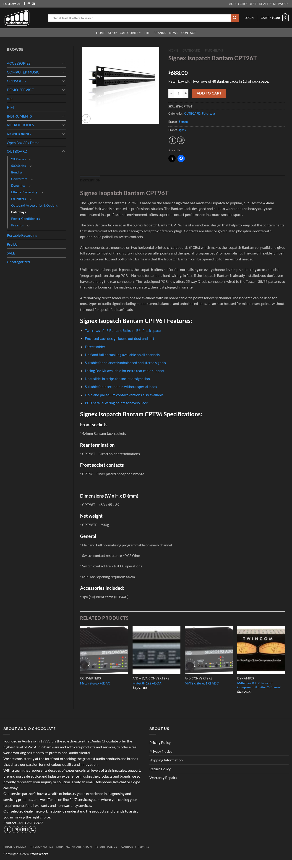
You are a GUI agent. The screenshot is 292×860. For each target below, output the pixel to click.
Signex (183, 121)
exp (10, 98)
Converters (19, 179)
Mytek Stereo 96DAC (95, 683)
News (173, 33)
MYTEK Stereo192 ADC (202, 683)
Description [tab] (90, 180)
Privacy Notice (160, 751)
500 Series (18, 166)
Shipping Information (166, 760)
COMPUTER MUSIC (23, 72)
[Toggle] (63, 63)
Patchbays (18, 212)
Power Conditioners (25, 218)
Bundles (17, 172)
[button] (249, 17)
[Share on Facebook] (172, 140)
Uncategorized (18, 262)
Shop (112, 33)
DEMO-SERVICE (20, 89)
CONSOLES (16, 81)
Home (100, 33)
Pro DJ (12, 244)
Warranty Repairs (163, 777)
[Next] (285, 664)
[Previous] (80, 664)
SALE (11, 253)
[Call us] (32, 829)
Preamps (17, 225)
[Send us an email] (33, 3)
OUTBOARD (17, 151)
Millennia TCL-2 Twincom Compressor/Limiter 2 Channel (259, 685)
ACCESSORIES (18, 63)
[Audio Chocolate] (22, 18)
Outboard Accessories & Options (34, 205)
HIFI (147, 33)
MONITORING (19, 133)
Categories (129, 33)
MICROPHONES (20, 125)
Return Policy (160, 769)
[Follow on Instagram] (29, 3)
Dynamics (18, 185)
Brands (160, 33)
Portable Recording (22, 235)
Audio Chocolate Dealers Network (259, 4)
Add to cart (209, 93)
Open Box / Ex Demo (23, 142)
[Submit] (235, 18)
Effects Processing (24, 192)
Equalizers (18, 199)
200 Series (18, 159)
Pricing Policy (160, 742)
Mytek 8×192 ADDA (147, 683)
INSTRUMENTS (19, 116)
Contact (188, 33)
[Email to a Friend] (181, 140)
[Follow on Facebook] (24, 3)
